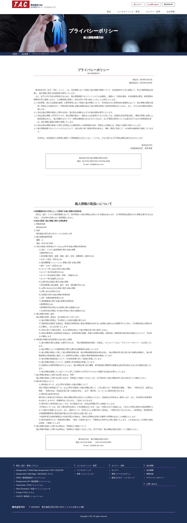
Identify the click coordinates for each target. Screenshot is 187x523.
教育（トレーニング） (86, 474)
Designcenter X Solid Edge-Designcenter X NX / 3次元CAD (39, 470)
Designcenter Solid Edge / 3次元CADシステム (34, 474)
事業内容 (150, 474)
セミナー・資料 (153, 12)
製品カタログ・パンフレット (123, 478)
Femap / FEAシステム (25, 492)
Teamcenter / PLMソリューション (29, 485)
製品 (109, 12)
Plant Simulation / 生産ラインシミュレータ (33, 489)
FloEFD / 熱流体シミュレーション (29, 496)
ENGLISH (169, 4)
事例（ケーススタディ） (121, 474)
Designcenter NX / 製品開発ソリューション (33, 481)
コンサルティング (84, 470)
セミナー (139, 4)
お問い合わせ (154, 4)
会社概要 (150, 470)
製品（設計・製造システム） (27, 466)
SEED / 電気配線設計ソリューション (31, 478)
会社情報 (171, 12)
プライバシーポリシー (155, 478)
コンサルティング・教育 (128, 12)
